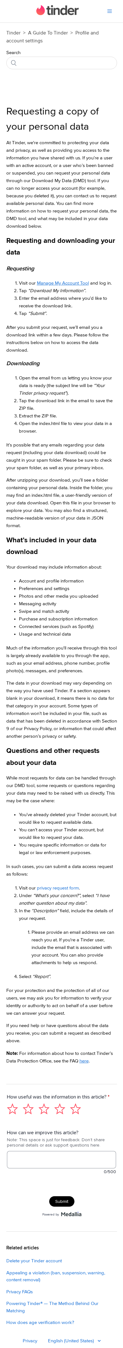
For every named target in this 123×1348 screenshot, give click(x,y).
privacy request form (58, 888)
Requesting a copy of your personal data (52, 119)
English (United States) (71, 1341)
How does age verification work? (40, 1322)
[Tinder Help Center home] (57, 13)
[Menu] (109, 11)
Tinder (13, 32)
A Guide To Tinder (48, 32)
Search (13, 52)
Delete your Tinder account (34, 1261)
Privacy (30, 1341)
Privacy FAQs (19, 1292)
